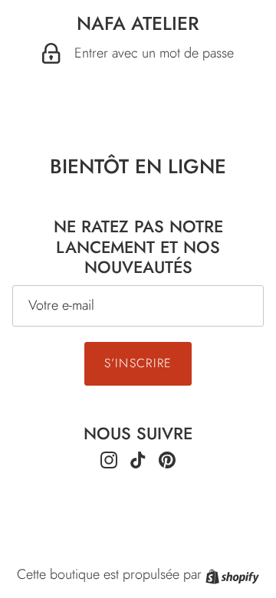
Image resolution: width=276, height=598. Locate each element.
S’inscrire (138, 363)
